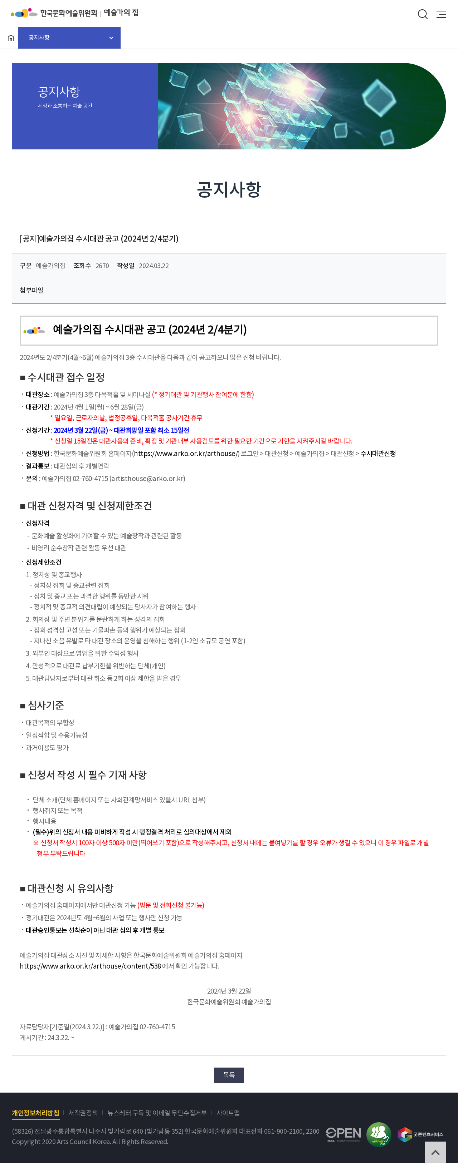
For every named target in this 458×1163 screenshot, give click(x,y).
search (422, 14)
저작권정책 (83, 1113)
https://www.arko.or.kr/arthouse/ (186, 454)
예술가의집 (121, 13)
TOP (435, 1152)
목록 (229, 1075)
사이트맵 (228, 1113)
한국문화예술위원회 (57, 13)
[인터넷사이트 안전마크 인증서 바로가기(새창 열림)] (378, 1127)
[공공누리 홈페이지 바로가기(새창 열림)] (343, 1133)
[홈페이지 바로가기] (11, 38)
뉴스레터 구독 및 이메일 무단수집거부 (157, 1113)
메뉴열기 (441, 14)
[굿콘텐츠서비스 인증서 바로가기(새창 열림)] (420, 1131)
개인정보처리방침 (35, 1113)
